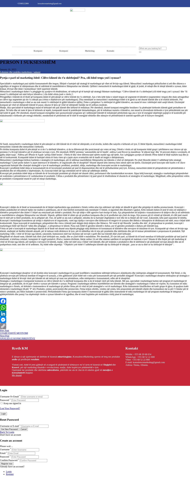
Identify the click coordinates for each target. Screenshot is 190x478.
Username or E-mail (9, 426)
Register (10, 474)
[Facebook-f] (166, 3)
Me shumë (17, 375)
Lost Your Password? (10, 408)
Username (5, 449)
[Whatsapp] (176, 3)
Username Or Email (9, 396)
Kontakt (110, 51)
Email (2, 453)
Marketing (90, 51)
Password (4, 400)
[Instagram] (171, 3)
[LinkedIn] (95, 314)
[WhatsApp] (95, 307)
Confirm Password (9, 460)
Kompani (38, 51)
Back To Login (7, 432)
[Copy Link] (95, 326)
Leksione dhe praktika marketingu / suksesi (20, 72)
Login (9, 471)
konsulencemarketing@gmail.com (149, 362)
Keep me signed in (12, 403)
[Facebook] (95, 301)
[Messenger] (95, 320)
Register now (6, 464)
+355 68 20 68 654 (142, 354)
